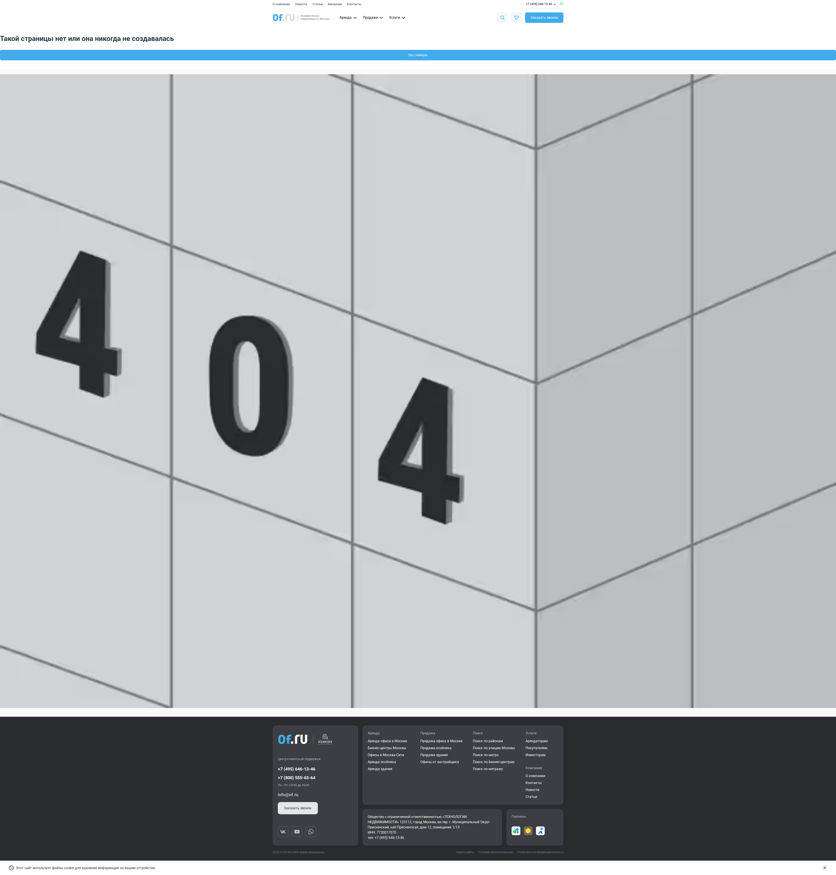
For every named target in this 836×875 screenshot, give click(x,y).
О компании (281, 4)
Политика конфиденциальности (540, 852)
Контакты (354, 4)
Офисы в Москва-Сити (386, 755)
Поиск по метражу (488, 769)
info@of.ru (288, 794)
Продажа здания (434, 755)
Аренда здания (380, 769)
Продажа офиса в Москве (441, 741)
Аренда (346, 17)
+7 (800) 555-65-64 (296, 777)
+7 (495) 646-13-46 (539, 4)
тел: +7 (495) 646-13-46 (386, 838)
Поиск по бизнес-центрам (493, 762)
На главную (418, 55)
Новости (301, 4)
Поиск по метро (486, 755)
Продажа (370, 17)
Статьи (317, 4)
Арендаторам (537, 741)
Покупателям (536, 748)
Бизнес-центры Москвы (387, 748)
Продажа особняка (436, 748)
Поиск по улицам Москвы (494, 748)
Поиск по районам (488, 741)
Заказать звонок (544, 17)
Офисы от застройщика (439, 762)
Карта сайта (465, 852)
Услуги (394, 17)
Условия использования (495, 852)
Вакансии (335, 4)
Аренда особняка (382, 762)
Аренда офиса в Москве (387, 741)
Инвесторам (536, 755)
